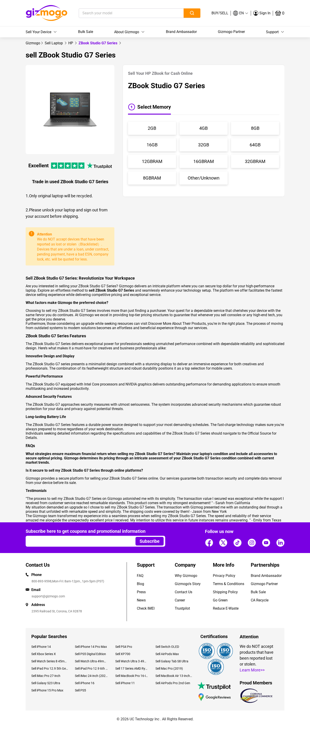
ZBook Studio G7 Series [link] (98, 43)
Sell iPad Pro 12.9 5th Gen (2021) (49, 668)
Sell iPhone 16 (84, 683)
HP (71, 43)
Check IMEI (146, 608)
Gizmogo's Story (188, 584)
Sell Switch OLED (167, 646)
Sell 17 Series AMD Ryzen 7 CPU (132, 668)
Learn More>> (252, 670)
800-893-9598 (42, 581)
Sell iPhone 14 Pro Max (91, 646)
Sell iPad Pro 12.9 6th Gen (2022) (91, 668)
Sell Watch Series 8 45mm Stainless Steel (49, 661)
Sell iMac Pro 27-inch (45, 676)
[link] (33, 43)
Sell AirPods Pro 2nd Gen (172, 683)
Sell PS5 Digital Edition (90, 654)
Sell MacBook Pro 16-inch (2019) (132, 676)
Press (141, 592)
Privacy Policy (224, 575)
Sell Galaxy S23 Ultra (45, 683)
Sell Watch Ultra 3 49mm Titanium (132, 661)
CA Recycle (259, 600)
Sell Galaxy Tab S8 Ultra (171, 661)
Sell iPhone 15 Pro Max (47, 690)
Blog (140, 584)
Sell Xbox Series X (43, 654)
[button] (240, 13)
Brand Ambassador (181, 32)
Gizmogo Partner (231, 32)
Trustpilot (182, 608)
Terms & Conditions (228, 584)
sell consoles (231, 315)
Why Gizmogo (186, 575)
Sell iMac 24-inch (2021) (91, 676)
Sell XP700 (122, 654)
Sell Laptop (54, 43)
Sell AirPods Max (167, 654)
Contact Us (183, 592)
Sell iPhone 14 (41, 646)
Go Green (220, 600)
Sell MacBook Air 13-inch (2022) (173, 676)
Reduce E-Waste (226, 608)
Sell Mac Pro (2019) (169, 668)
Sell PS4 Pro (123, 646)
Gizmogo (33, 43)
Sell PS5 (80, 690)
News (141, 600)
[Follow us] (209, 542)
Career (180, 600)
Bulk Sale (85, 32)
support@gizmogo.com (48, 596)
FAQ (140, 575)
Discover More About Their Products (177, 323)
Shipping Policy (225, 592)
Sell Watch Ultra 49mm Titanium (91, 661)
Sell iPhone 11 (125, 683)
